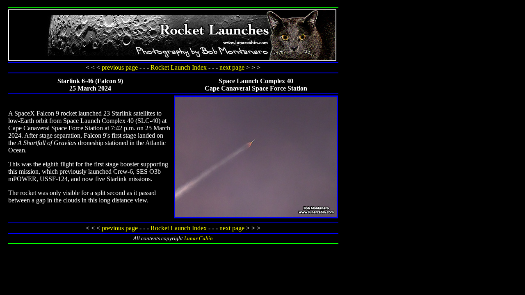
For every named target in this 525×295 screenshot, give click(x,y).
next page (231, 67)
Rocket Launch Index (179, 67)
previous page (120, 67)
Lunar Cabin (198, 238)
